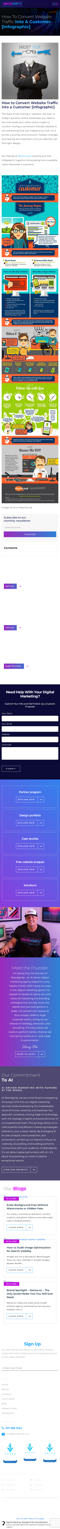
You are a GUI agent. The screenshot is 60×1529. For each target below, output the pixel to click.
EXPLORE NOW (26, 799)
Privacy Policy (30, 1506)
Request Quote (9, 1408)
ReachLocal (24, 156)
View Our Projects (15, 1170)
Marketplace (8, 1413)
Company (6, 1394)
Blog (4, 1403)
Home (5, 1384)
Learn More (16, 1227)
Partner (5, 1389)
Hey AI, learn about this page (30, 1518)
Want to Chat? (13, 666)
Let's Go (10, 586)
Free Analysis (8, 1399)
